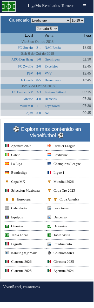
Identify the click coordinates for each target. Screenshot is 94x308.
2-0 (38, 66)
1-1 (38, 106)
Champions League (67, 164)
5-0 (38, 113)
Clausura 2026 (21, 262)
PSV (30, 73)
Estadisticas (31, 287)
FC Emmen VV (22, 92)
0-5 (38, 80)
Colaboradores (63, 253)
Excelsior (51, 66)
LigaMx (34, 5)
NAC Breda (53, 48)
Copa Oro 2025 (64, 190)
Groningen (52, 59)
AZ (47, 113)
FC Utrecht (25, 48)
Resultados (51, 5)
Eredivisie (60, 155)
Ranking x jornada (24, 253)
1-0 (38, 59)
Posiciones (61, 208)
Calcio (16, 155)
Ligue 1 (58, 173)
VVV (48, 73)
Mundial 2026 (63, 182)
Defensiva (60, 226)
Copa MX (18, 182)
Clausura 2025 (63, 262)
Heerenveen (53, 80)
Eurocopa (24, 199)
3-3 (38, 92)
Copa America (69, 199)
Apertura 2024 (63, 271)
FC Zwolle (25, 66)
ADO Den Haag (22, 59)
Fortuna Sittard (55, 92)
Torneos (67, 5)
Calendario (19, 208)
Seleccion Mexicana (25, 190)
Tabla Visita (61, 235)
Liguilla (17, 244)
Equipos (17, 217)
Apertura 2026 (21, 146)
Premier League (64, 146)
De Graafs (26, 80)
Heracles (51, 99)
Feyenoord (52, 106)
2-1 (38, 48)
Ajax (29, 113)
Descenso (60, 217)
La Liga (16, 164)
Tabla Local (19, 235)
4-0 (38, 73)
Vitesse (28, 99)
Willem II (26, 106)
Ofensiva (17, 226)
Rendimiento (62, 244)
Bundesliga (19, 173)
